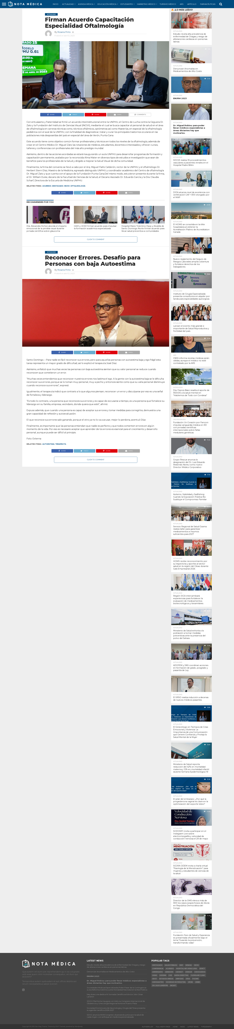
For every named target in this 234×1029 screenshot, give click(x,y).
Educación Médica (107, 4)
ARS (181, 4)
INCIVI (67, 186)
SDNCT (202, 968)
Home (175, 1027)
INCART (173, 985)
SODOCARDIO (199, 972)
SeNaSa (189, 965)
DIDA (188, 979)
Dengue (189, 972)
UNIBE (197, 982)
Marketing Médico (146, 4)
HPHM (190, 982)
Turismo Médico (168, 4)
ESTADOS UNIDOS (166, 979)
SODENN (163, 975)
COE (170, 975)
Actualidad (68, 4)
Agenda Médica (85, 4)
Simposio (179, 979)
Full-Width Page (163, 1027)
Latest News (193, 1027)
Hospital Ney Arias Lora (186, 968)
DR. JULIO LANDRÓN (160, 985)
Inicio (55, 4)
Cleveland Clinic (198, 975)
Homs (154, 975)
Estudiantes (127, 4)
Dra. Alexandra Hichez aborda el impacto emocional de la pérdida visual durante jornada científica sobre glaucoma (47, 228)
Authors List (147, 1027)
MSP (181, 965)
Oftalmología (77, 186)
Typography (206, 1027)
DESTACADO (57, 186)
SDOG (196, 965)
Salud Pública (171, 965)
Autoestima (48, 444)
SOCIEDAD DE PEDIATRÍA (176, 982)
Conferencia (157, 968)
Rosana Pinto (64, 32)
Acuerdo (46, 186)
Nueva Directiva (181, 975)
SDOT (154, 979)
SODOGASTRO (157, 982)
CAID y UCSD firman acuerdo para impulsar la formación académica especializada (95, 227)
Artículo (191, 4)
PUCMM (195, 979)
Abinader (169, 972)
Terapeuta (60, 444)
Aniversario (157, 972)
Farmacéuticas (207, 4)
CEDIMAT (179, 972)
